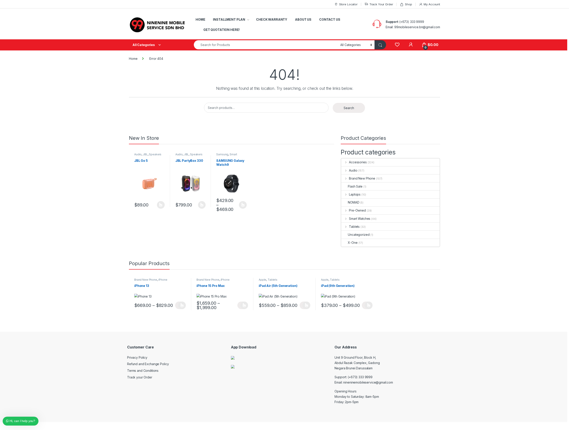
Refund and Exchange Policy (148, 364)
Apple (262, 279)
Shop (408, 4)
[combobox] (266, 44)
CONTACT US (329, 19)
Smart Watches (226, 156)
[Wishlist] (397, 45)
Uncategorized (358, 234)
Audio (138, 154)
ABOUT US (303, 19)
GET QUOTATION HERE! (221, 30)
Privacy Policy (137, 357)
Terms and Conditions (142, 370)
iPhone (162, 279)
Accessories (358, 162)
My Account (432, 4)
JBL (145, 154)
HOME (200, 19)
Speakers (155, 154)
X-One (352, 242)
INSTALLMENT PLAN (229, 19)
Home (133, 58)
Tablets (354, 226)
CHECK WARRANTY (271, 19)
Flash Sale (355, 186)
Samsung (222, 154)
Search (349, 108)
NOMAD (353, 202)
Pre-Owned (357, 210)
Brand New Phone (362, 178)
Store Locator (348, 4)
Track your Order (139, 377)
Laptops (355, 194)
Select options (159, 205)
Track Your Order (381, 4)
